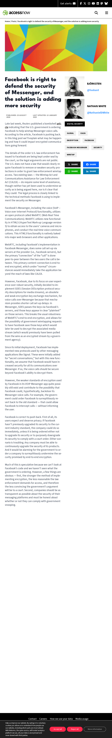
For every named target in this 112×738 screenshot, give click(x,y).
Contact (32, 719)
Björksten (94, 84)
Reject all (75, 729)
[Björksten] (74, 86)
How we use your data (61, 719)
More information (95, 729)
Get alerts (66, 3)
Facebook (89, 140)
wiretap (71, 154)
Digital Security (75, 124)
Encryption (72, 140)
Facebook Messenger (77, 147)
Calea (83, 133)
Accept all (58, 729)
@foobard (93, 90)
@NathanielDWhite (98, 113)
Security (98, 147)
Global (70, 133)
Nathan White (96, 106)
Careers (43, 719)
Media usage (81, 719)
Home (7, 21)
